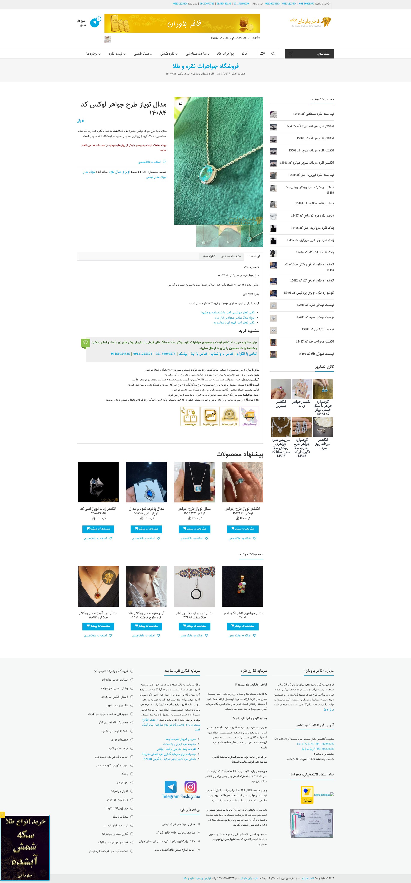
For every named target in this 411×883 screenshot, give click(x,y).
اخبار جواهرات (119, 791)
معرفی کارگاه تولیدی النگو (113, 722)
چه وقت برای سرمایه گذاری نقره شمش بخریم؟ (169, 754)
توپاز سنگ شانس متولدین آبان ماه (235, 317)
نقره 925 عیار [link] (120, 131)
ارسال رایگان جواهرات (114, 697)
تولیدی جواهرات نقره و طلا (197, 878)
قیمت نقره (115, 54)
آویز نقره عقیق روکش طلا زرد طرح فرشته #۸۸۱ (146, 615)
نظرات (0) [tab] (209, 256)
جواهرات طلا (226, 54)
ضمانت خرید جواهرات (114, 679)
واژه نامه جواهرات (117, 799)
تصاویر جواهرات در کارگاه (112, 842)
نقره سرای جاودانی (249, 878)
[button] (180, 104)
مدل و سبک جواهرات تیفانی (178, 824)
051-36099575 (325, 744)
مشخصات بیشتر (244, 528)
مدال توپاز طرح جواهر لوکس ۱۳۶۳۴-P (195, 511)
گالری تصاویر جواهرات (114, 834)
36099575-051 (306, 3)
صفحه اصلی (238, 73)
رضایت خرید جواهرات (114, 688)
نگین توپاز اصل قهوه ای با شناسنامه (234, 322)
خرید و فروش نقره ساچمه (181, 739)
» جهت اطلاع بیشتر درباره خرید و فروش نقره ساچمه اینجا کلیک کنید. (171, 725)
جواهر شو (122, 782)
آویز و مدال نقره (218, 73)
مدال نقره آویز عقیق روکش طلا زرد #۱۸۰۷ (98, 615)
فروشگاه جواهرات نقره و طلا (111, 671)
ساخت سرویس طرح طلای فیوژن (175, 832)
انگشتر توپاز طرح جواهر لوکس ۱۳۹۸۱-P (243, 511)
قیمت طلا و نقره (118, 748)
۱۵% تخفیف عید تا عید (114, 731)
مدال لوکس (152, 177)
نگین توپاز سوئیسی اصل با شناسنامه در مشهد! (228, 312)
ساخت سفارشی (196, 54)
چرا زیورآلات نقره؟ (117, 808)
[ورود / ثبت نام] (262, 53)
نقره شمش (167, 54)
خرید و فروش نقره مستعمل (112, 765)
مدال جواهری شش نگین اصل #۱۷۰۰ (242, 615)
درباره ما (92, 54)
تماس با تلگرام (247, 354)
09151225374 (289, 3)
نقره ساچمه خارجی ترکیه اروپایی (176, 749)
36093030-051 (241, 3)
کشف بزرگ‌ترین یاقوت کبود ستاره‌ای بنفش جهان (167, 841)
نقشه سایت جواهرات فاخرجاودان (108, 851)
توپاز (92, 172)
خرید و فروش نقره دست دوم (111, 757)
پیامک (183, 354)
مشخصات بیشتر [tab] (231, 256)
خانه (245, 54)
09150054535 (272, 3)
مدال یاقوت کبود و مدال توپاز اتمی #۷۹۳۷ (146, 511)
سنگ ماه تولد (120, 817)
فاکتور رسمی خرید (117, 705)
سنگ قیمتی (141, 54)
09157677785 (207, 3)
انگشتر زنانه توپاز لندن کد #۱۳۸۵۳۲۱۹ (98, 511)
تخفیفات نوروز (119, 739)
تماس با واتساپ (222, 354)
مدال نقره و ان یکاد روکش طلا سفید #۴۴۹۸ (194, 615)
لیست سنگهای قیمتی (116, 825)
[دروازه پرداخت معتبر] (307, 795)
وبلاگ (124, 774)
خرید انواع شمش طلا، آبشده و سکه (174, 850)
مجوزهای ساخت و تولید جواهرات (108, 714)
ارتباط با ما (308, 749)
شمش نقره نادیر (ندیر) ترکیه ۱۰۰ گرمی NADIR (169, 759)
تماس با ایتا (199, 354)
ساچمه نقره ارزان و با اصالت (179, 744)
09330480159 (224, 3)
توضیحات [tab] (254, 256)
